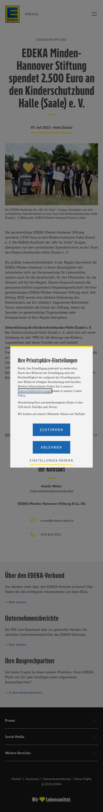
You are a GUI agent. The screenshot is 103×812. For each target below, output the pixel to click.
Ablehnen (51, 447)
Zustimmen (51, 430)
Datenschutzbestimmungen (35, 391)
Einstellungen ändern (51, 460)
